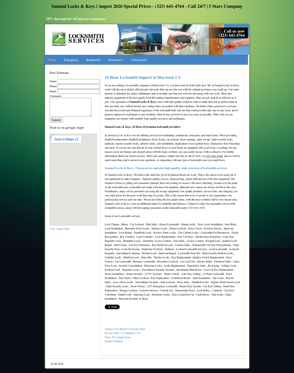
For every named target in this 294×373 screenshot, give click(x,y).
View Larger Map (59, 228)
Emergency (71, 60)
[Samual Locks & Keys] (78, 48)
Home (52, 60)
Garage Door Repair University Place (125, 329)
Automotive (115, 60)
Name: (53, 81)
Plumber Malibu (113, 341)
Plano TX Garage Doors (118, 337)
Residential (93, 60)
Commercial (139, 60)
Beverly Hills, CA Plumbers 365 (122, 333)
